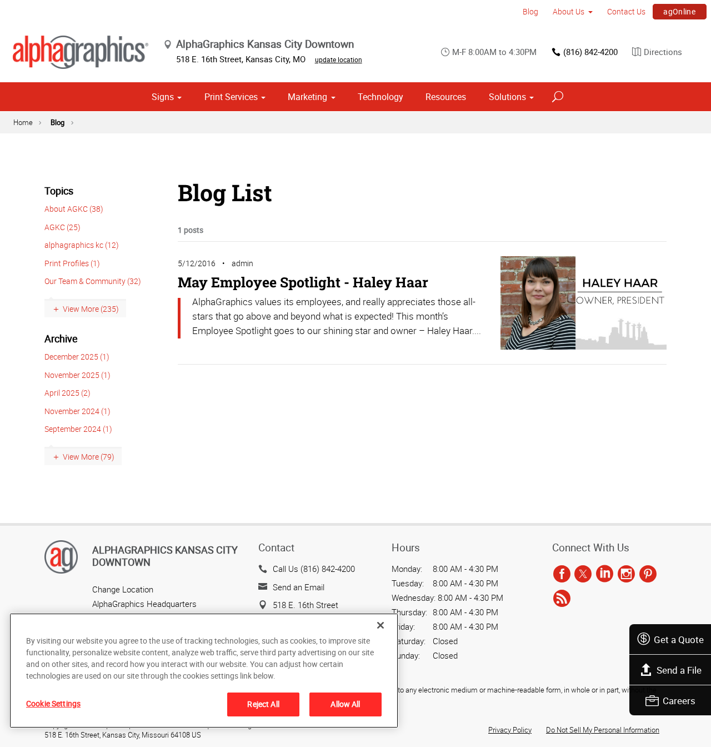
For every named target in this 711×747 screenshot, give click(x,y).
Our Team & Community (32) (92, 281)
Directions (663, 51)
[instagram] (626, 574)
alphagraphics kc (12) (81, 245)
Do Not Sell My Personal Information (602, 730)
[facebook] (562, 574)
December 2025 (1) (76, 356)
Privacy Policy (510, 730)
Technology (380, 97)
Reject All (263, 704)
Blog (530, 11)
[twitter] (583, 574)
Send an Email (298, 586)
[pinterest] (648, 574)
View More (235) (91, 308)
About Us (568, 11)
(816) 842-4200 (590, 51)
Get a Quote (679, 639)
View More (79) (88, 456)
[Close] (380, 625)
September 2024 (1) (78, 429)
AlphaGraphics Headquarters (144, 603)
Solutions (507, 97)
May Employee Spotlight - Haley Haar (303, 282)
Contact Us (626, 11)
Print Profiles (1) (72, 263)
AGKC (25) (62, 227)
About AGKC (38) (73, 208)
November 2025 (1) (77, 375)
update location (338, 59)
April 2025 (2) (67, 392)
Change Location (122, 589)
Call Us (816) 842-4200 (314, 568)
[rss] (562, 598)
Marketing (307, 97)
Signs (163, 97)
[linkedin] (604, 574)
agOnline (679, 11)
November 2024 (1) (77, 411)
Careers (679, 700)
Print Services (231, 97)
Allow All (345, 704)
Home (23, 122)
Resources (445, 97)
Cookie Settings (53, 703)
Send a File (679, 670)
